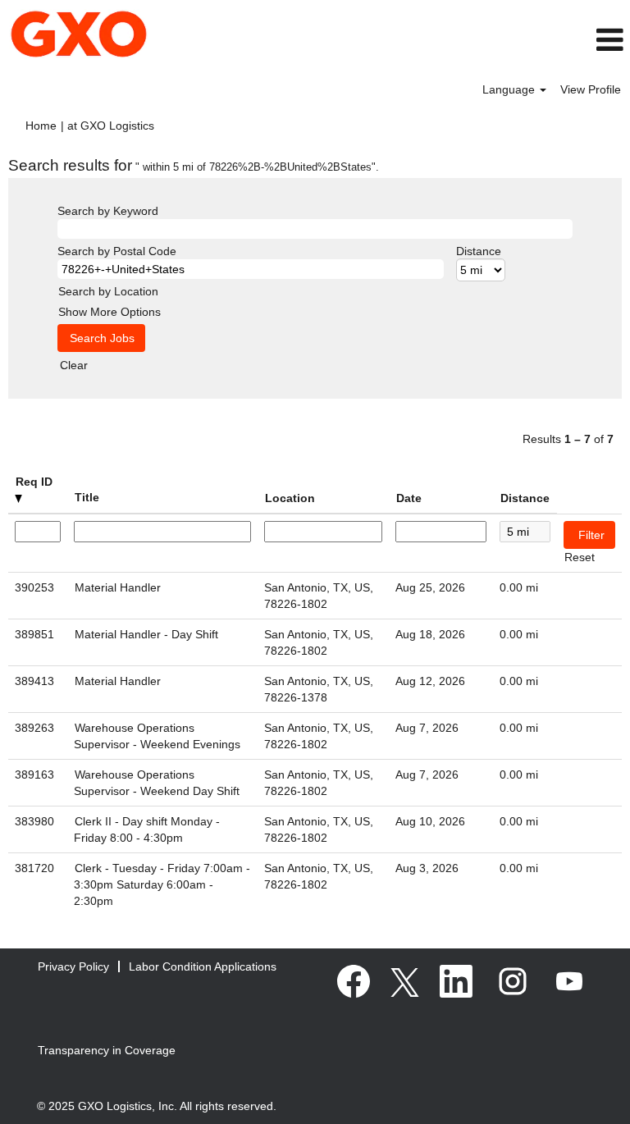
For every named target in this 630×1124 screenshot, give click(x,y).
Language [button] (510, 89)
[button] (525, 39)
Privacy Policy (73, 966)
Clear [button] (74, 365)
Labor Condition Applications (202, 966)
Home (41, 125)
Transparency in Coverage (107, 1050)
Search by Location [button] (108, 291)
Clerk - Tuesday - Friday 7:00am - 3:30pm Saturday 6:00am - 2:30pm (162, 884)
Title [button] (87, 497)
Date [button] (409, 498)
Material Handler (118, 587)
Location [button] (290, 498)
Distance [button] (525, 498)
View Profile (590, 89)
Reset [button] (579, 557)
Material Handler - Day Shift (146, 634)
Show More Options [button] (109, 311)
